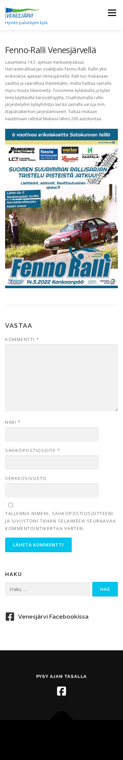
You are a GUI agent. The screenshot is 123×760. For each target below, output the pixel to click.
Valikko (112, 13)
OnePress (86, 736)
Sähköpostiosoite (32, 450)
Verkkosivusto (26, 478)
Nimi (12, 422)
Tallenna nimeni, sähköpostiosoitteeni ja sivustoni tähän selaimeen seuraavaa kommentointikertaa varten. (60, 520)
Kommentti (22, 339)
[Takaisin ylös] (62, 720)
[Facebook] (61, 691)
